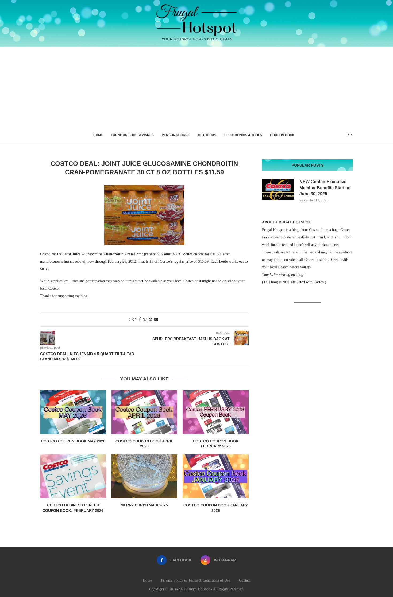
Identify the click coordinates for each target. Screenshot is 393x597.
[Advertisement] (196, 86)
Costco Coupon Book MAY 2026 (73, 441)
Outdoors (207, 135)
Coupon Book (282, 135)
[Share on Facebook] (140, 319)
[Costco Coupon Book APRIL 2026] (144, 412)
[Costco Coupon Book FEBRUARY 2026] (216, 412)
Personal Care (176, 135)
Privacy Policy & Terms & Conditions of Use (195, 580)
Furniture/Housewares (132, 135)
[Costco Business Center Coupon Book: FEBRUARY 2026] (73, 476)
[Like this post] (134, 319)
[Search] (350, 135)
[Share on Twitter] (145, 319)
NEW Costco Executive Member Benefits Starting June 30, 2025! (325, 187)
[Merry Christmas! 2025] (144, 476)
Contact (245, 580)
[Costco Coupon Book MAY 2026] (73, 412)
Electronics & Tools (243, 135)
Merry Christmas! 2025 (144, 505)
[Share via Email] (156, 319)
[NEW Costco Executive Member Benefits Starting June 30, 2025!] (278, 189)
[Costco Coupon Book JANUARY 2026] (216, 476)
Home (98, 135)
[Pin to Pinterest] (150, 319)
